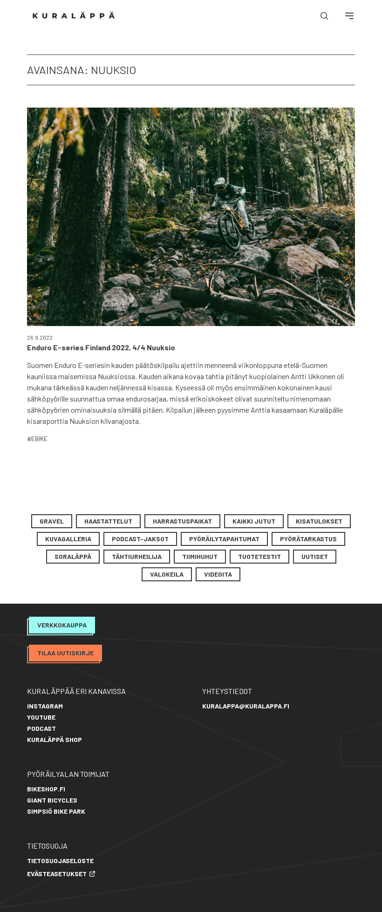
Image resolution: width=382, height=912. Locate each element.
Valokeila (167, 574)
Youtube (41, 717)
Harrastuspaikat (182, 521)
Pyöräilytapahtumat (224, 539)
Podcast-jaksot (140, 539)
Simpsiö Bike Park (56, 811)
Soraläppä (73, 556)
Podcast (41, 728)
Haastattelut (108, 521)
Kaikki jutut (253, 521)
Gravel (52, 521)
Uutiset (314, 556)
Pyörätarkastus (308, 539)
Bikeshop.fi (46, 789)
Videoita (218, 574)
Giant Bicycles (52, 800)
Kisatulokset (319, 521)
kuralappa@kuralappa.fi (245, 706)
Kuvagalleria (68, 539)
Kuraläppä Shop (54, 739)
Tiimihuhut (200, 556)
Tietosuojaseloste (60, 860)
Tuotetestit (259, 556)
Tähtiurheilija (137, 556)
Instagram (45, 706)
